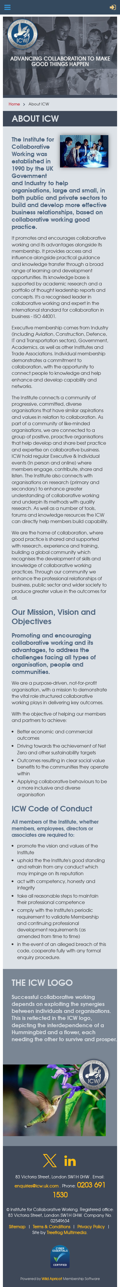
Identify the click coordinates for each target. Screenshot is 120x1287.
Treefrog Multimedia (67, 1232)
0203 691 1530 (79, 1189)
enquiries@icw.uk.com (37, 1186)
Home (14, 104)
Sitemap (17, 1226)
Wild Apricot (52, 1278)
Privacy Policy (91, 1226)
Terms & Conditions (51, 1226)
